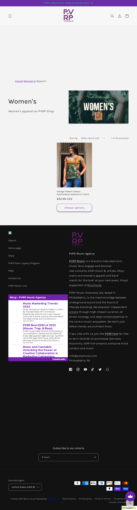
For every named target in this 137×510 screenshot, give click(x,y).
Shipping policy (121, 499)
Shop (11, 255)
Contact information (119, 502)
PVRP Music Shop (26, 499)
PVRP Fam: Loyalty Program (24, 263)
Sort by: (74, 138)
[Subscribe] (94, 457)
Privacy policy (85, 499)
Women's (29, 81)
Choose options (74, 207)
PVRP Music (53, 499)
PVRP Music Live (17, 285)
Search (12, 240)
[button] (10, 16)
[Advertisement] (68, 51)
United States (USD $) (23, 487)
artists (73, 311)
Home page (14, 248)
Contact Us (14, 278)
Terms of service (103, 499)
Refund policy (69, 499)
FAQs (11, 270)
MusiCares (94, 285)
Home (19, 81)
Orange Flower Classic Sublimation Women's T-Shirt (73, 193)
